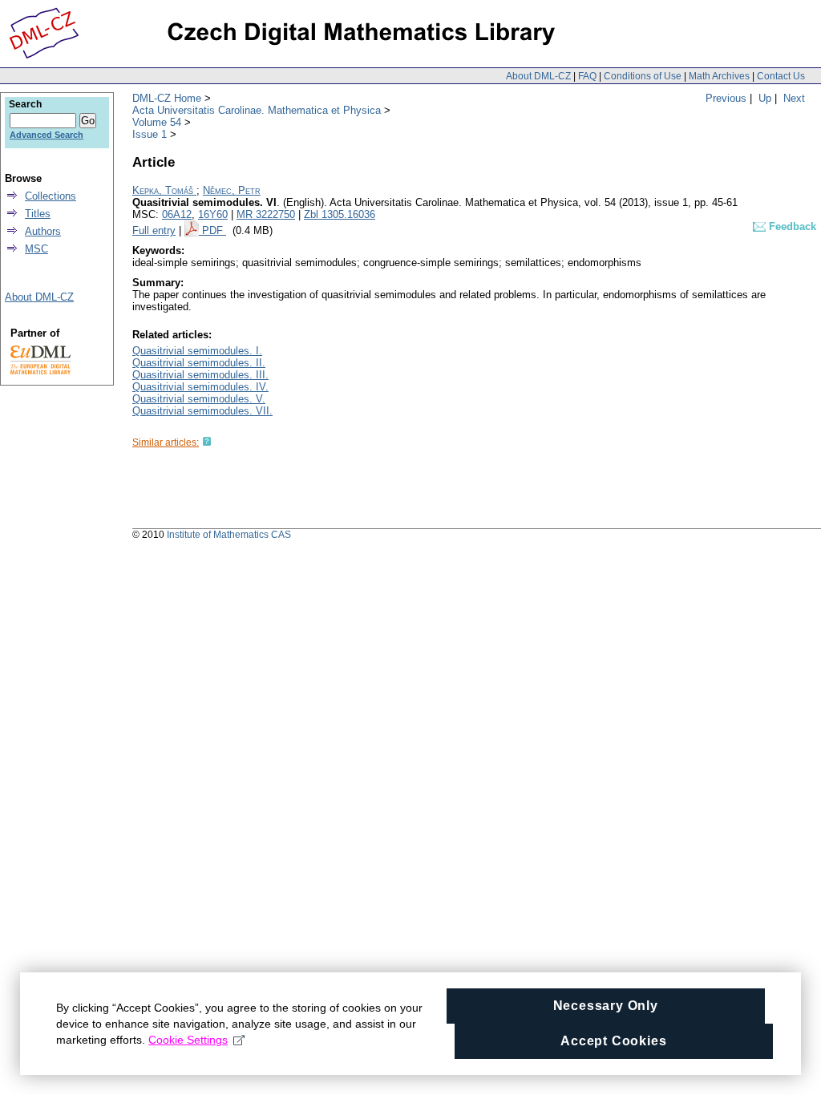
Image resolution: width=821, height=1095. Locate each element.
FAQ (587, 76)
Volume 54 (156, 122)
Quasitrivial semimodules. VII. (202, 411)
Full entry (154, 230)
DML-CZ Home (166, 98)
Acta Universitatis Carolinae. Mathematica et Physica (256, 110)
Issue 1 (149, 134)
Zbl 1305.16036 (339, 214)
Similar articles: (165, 442)
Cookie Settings (188, 1039)
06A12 (177, 214)
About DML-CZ (538, 76)
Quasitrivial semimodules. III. (200, 375)
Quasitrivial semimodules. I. (197, 351)
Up (764, 98)
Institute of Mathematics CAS (229, 534)
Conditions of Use (642, 76)
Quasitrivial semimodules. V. (198, 399)
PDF (214, 230)
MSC (36, 249)
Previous (726, 98)
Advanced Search (46, 134)
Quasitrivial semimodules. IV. (200, 387)
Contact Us (781, 76)
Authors (43, 231)
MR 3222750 (266, 214)
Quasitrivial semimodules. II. (198, 363)
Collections (50, 196)
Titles (38, 214)
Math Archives (719, 76)
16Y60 (213, 214)
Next (794, 98)
